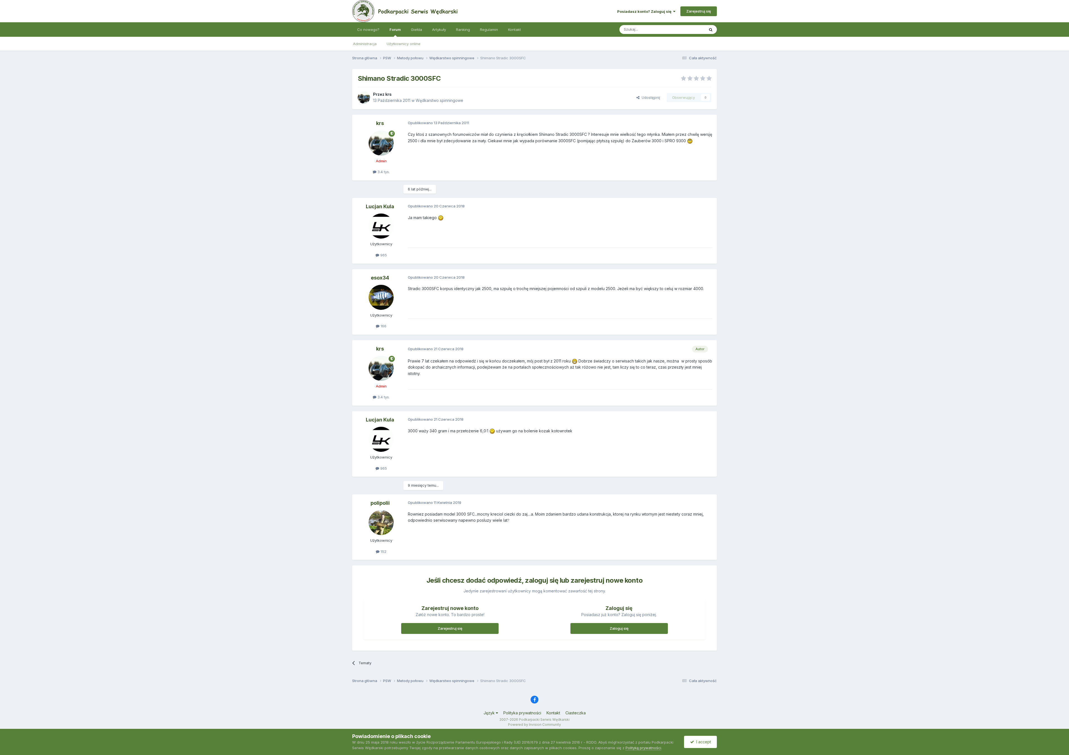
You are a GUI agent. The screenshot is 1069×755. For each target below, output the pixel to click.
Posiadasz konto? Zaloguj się (645, 11)
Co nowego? (368, 29)
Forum (395, 29)
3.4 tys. (383, 172)
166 (382, 326)
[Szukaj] (711, 29)
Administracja (365, 43)
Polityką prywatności (643, 748)
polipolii (380, 503)
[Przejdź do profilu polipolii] (381, 522)
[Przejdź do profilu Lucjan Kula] (381, 226)
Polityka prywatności (522, 712)
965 (383, 255)
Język (490, 712)
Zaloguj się (619, 628)
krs (388, 94)
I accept (702, 741)
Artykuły (439, 29)
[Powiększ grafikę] (690, 140)
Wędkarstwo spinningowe (439, 100)
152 (382, 551)
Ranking (463, 29)
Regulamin (489, 29)
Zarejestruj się (698, 11)
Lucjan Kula (380, 206)
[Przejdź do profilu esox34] (381, 297)
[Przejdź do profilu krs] (364, 97)
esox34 (380, 278)
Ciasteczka (575, 712)
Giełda (416, 29)
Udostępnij (649, 97)
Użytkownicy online (403, 43)
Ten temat (688, 29)
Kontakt (514, 29)
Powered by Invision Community (534, 724)
